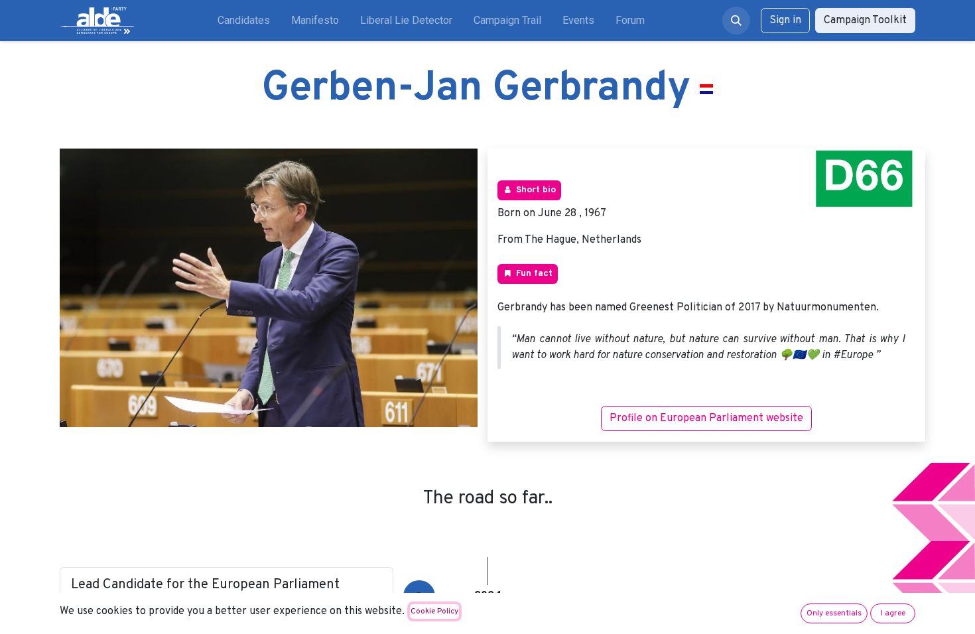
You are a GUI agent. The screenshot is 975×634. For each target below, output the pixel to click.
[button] (736, 20)
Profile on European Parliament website (706, 418)
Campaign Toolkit (865, 20)
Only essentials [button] (834, 613)
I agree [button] (893, 613)
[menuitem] (244, 20)
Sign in (785, 20)
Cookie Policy (434, 611)
